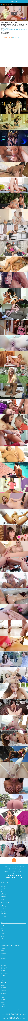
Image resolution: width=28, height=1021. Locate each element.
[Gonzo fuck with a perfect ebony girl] (14, 169)
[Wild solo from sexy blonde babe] (14, 359)
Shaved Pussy (24, 29)
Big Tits (2, 933)
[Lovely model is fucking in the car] (14, 833)
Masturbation (10, 29)
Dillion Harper (3, 909)
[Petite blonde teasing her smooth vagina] (14, 517)
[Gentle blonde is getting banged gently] (14, 264)
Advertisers (3, 1004)
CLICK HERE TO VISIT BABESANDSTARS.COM (14, 876)
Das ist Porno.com (4, 973)
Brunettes (18, 29)
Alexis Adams (3, 913)
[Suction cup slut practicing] (14, 533)
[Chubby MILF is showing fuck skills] (14, 580)
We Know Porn (3, 982)
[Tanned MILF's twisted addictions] (14, 280)
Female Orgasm (4, 947)
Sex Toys (5, 29)
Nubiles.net (14, 37)
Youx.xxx (13, 4)
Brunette (2, 926)
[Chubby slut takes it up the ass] (14, 422)
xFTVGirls (2, 979)
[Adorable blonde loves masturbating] (14, 549)
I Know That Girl (6, 4)
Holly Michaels (3, 905)
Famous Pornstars (4, 967)
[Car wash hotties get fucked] (14, 201)
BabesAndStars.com (9, 870)
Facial (2, 928)
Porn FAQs (3, 988)
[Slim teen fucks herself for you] (14, 454)
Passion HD (3, 898)
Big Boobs (3, 948)
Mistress (2, 951)
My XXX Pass (3, 888)
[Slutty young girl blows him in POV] (14, 691)
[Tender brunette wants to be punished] (14, 233)
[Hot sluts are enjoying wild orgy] (14, 406)
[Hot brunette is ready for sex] (14, 391)
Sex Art (2, 950)
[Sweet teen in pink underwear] (14, 485)
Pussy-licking (3, 931)
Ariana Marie (3, 916)
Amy (2, 960)
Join (19, 37)
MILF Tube (3, 972)
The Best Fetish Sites (4, 968)
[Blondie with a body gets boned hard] (14, 312)
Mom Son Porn (3, 984)
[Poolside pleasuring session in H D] (14, 470)
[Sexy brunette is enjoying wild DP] (14, 248)
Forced (2, 956)
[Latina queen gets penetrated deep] (14, 628)
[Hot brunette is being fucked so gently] (14, 296)
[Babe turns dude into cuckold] (14, 217)
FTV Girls (2, 899)
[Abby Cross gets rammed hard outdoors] (14, 801)
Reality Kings (3, 886)
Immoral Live (3, 894)
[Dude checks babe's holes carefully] (14, 675)
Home (2, 996)
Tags (2, 1000)
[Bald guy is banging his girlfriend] (14, 564)
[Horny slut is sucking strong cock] (14, 722)
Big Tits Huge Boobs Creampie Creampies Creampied (10, 945)
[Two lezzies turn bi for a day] (14, 154)
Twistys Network (4, 896)
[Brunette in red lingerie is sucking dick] (14, 707)
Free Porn (2, 985)
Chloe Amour (3, 914)
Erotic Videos (3, 965)
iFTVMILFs (3, 975)
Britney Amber (3, 908)
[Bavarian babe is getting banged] (14, 849)
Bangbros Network (4, 893)
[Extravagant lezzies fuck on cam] (14, 90)
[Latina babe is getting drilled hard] (14, 817)
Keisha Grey (3, 911)
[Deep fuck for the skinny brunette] (14, 659)
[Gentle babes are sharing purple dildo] (14, 738)
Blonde (2, 938)
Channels (2, 997)
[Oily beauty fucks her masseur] (14, 122)
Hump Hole (3, 970)
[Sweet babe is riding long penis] (14, 786)
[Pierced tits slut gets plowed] (14, 612)
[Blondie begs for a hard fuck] (14, 185)
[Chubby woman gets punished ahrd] (14, 438)
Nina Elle (2, 955)
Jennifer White (3, 906)
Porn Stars (3, 999)
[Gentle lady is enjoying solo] (14, 770)
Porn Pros (2, 891)
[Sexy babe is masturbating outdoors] (14, 754)
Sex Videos (3, 977)
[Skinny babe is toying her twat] (14, 501)
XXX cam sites (3, 987)
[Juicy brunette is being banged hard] (14, 596)
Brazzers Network (4, 884)
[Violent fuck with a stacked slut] (14, 75)
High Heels (3, 30)
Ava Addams (3, 918)
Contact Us (3, 1006)
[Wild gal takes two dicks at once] (14, 106)
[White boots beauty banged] (14, 343)
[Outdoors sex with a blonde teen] (14, 375)
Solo (14, 29)
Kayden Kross (3, 953)
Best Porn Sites (3, 990)
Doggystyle (3, 930)
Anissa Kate (3, 919)
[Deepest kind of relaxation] (14, 327)
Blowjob (2, 925)
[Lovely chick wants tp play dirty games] (14, 643)
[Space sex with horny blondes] (14, 138)
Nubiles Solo (3, 958)
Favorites (2, 1002)
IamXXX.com (3, 980)
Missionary (3, 939)
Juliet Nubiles (6, 28)
